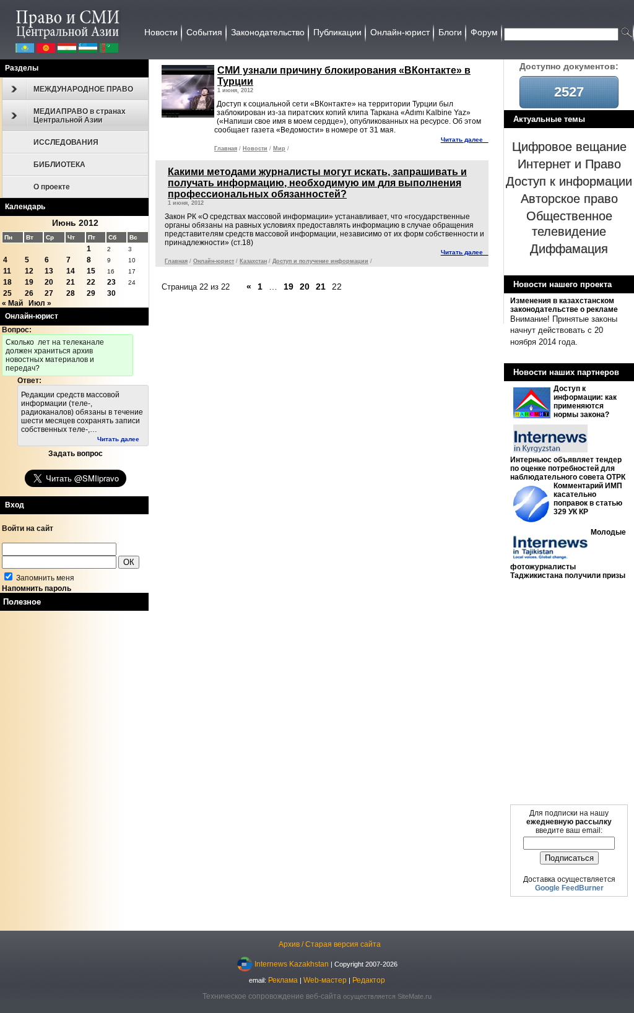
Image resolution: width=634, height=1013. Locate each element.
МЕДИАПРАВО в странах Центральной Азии (79, 115)
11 (7, 271)
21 (70, 282)
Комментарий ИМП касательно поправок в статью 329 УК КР (588, 498)
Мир (279, 148)
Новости (255, 148)
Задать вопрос (75, 453)
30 (111, 293)
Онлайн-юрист (213, 261)
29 (91, 293)
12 (29, 271)
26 (29, 293)
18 (7, 282)
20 (49, 282)
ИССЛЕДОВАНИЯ (65, 142)
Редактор (368, 980)
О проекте (51, 187)
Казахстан (253, 261)
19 (29, 282)
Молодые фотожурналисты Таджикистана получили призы (568, 554)
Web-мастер (325, 980)
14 (70, 271)
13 (49, 271)
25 (7, 293)
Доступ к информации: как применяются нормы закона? (585, 401)
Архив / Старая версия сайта (330, 944)
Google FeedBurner (569, 888)
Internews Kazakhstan (291, 963)
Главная (225, 148)
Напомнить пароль (36, 588)
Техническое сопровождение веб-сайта (271, 996)
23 (111, 282)
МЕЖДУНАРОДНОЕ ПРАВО (83, 89)
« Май (12, 303)
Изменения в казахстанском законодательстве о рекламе (564, 305)
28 (70, 293)
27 (49, 293)
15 (91, 271)
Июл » (39, 303)
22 (91, 282)
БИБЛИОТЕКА (59, 164)
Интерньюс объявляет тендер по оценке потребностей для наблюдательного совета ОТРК (567, 468)
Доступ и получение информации (320, 261)
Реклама (283, 980)
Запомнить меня (44, 578)
